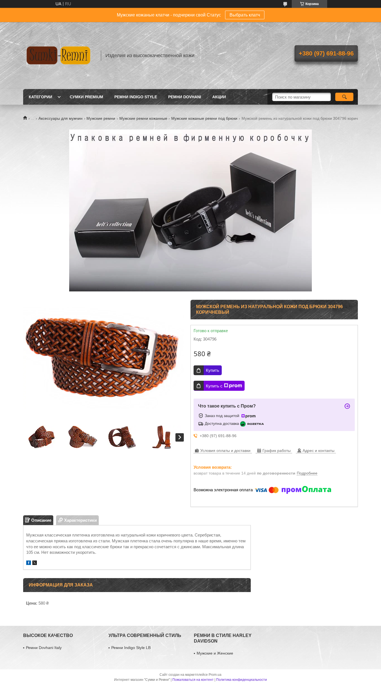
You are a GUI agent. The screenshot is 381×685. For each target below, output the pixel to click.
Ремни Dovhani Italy (44, 647)
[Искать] (344, 97)
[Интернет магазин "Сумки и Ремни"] (59, 55)
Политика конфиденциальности (241, 680)
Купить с (214, 386)
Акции (219, 97)
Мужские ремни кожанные (143, 118)
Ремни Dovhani (184, 97)
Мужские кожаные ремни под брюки (204, 118)
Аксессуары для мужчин (60, 118)
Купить (212, 370)
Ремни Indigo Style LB (131, 647)
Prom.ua (215, 675)
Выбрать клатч (245, 15)
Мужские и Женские (215, 653)
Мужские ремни (100, 118)
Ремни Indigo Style (135, 97)
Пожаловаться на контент (193, 680)
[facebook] (28, 563)
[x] (34, 563)
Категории (40, 97)
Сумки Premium (86, 97)
